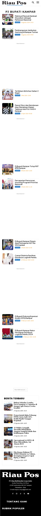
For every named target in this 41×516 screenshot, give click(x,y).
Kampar (17, 22)
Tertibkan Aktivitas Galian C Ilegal (27, 92)
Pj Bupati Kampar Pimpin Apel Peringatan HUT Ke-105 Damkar (25, 243)
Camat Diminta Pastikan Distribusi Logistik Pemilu (26, 256)
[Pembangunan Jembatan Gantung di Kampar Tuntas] (7, 33)
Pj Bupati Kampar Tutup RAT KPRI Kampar (27, 167)
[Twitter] (24, 493)
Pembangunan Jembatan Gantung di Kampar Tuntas (26, 31)
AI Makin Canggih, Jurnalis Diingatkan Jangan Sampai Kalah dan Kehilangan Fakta (25, 430)
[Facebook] (12, 493)
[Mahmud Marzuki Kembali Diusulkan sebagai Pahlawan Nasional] (7, 19)
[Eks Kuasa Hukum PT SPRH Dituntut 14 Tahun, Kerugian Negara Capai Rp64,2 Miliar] (8, 455)
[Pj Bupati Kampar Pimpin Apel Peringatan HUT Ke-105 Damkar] (7, 244)
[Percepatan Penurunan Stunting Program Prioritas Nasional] (7, 183)
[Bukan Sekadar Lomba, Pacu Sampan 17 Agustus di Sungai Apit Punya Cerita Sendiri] (8, 406)
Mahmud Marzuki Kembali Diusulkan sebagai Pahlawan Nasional (26, 18)
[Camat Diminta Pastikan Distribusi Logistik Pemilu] (7, 258)
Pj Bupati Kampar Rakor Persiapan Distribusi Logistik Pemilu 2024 (25, 332)
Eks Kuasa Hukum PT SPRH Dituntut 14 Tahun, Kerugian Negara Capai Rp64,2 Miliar (24, 455)
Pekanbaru (18, 336)
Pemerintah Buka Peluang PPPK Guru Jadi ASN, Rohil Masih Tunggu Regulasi (25, 418)
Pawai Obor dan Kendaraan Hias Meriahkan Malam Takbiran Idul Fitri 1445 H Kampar (26, 108)
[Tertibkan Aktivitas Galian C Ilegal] (7, 94)
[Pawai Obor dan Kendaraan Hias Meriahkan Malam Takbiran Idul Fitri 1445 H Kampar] (7, 108)
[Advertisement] (20, 65)
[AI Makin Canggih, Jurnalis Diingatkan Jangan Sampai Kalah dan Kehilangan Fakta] (8, 431)
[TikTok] (20, 493)
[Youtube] (28, 493)
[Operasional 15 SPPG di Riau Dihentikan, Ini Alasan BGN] (8, 444)
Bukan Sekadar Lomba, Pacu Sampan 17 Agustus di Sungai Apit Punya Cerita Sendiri (25, 405)
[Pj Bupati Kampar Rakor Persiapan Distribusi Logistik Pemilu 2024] (7, 333)
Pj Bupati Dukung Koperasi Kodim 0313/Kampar (26, 317)
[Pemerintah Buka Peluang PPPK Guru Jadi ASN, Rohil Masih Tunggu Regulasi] (8, 418)
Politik (17, 260)
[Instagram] (16, 493)
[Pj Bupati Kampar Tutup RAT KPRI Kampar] (7, 169)
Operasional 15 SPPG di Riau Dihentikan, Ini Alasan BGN (24, 442)
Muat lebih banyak (20, 389)
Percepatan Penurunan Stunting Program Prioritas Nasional (26, 182)
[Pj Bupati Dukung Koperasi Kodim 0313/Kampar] (7, 319)
